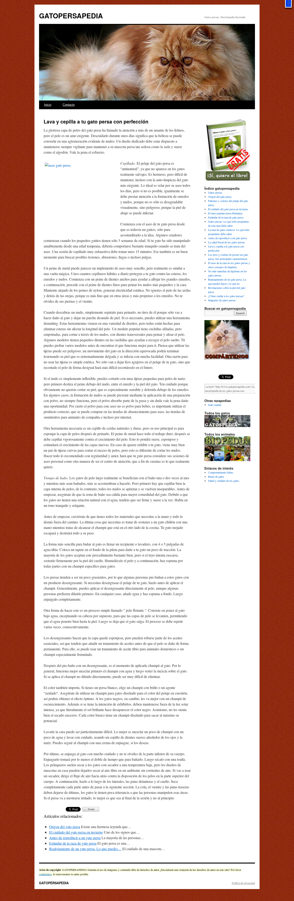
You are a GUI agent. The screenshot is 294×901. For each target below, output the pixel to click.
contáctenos (45, 874)
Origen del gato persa (64, 826)
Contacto (69, 104)
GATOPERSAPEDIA (71, 15)
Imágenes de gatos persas (222, 300)
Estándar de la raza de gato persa (72, 843)
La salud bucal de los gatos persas (226, 242)
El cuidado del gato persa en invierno (76, 832)
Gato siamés (214, 405)
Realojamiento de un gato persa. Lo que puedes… (85, 848)
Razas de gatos (216, 476)
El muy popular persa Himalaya (225, 213)
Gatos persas (215, 192)
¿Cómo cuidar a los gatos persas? (226, 296)
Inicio (47, 104)
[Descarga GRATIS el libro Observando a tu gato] (227, 180)
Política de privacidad (243, 883)
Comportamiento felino (220, 472)
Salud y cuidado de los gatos (223, 480)
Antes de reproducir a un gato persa (75, 837)
